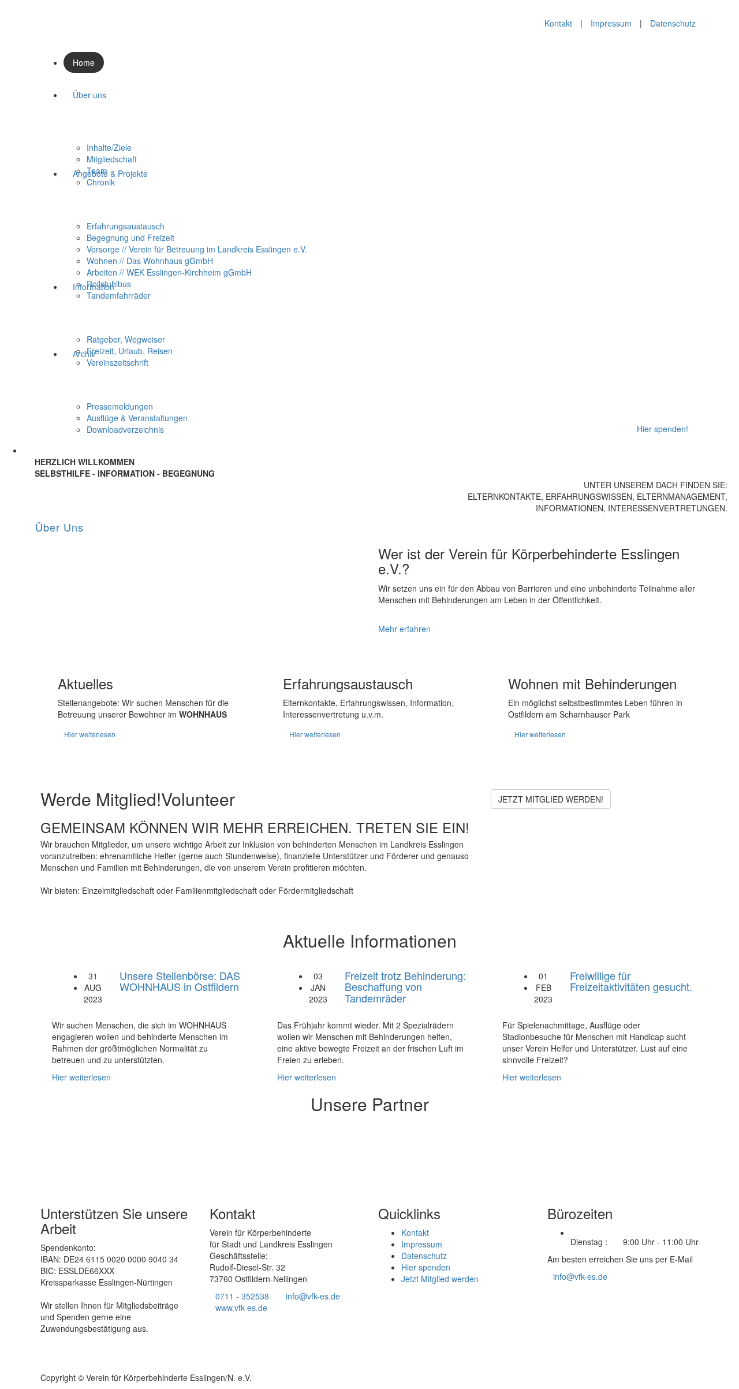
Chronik (101, 182)
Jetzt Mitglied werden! (550, 799)
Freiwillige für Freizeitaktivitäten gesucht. (631, 981)
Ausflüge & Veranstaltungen (137, 418)
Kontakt (558, 23)
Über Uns (59, 526)
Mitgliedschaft (112, 159)
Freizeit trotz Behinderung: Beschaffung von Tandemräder (405, 987)
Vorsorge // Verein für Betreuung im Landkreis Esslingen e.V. (197, 249)
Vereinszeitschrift (117, 362)
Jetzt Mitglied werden (440, 1278)
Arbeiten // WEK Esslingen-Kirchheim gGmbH (169, 272)
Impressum (611, 23)
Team (97, 170)
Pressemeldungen (120, 406)
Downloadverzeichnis (125, 429)
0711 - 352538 (242, 1296)
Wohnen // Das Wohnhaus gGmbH (150, 260)
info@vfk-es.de (313, 1296)
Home (84, 62)
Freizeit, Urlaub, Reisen (130, 350)
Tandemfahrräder (119, 295)
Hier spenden (425, 1267)
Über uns (89, 95)
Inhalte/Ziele (109, 147)
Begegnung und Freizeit (130, 237)
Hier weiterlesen (89, 734)
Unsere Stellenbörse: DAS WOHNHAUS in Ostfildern (180, 981)
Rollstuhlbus (109, 283)
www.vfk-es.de (241, 1307)
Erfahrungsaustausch (126, 226)
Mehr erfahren (404, 628)
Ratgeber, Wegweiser (126, 339)
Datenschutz (673, 23)
